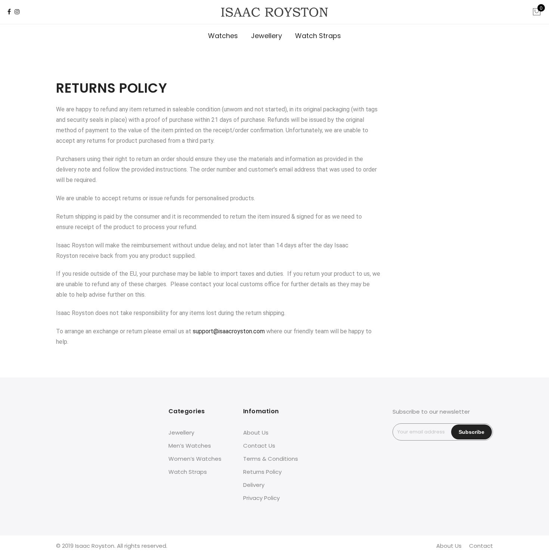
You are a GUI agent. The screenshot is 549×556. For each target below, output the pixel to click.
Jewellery (266, 35)
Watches (223, 35)
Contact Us (259, 446)
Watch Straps (318, 35)
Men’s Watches (189, 446)
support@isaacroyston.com (229, 331)
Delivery (253, 485)
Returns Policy (262, 472)
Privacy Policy (261, 498)
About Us (256, 432)
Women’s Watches (194, 459)
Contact (481, 546)
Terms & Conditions (270, 459)
